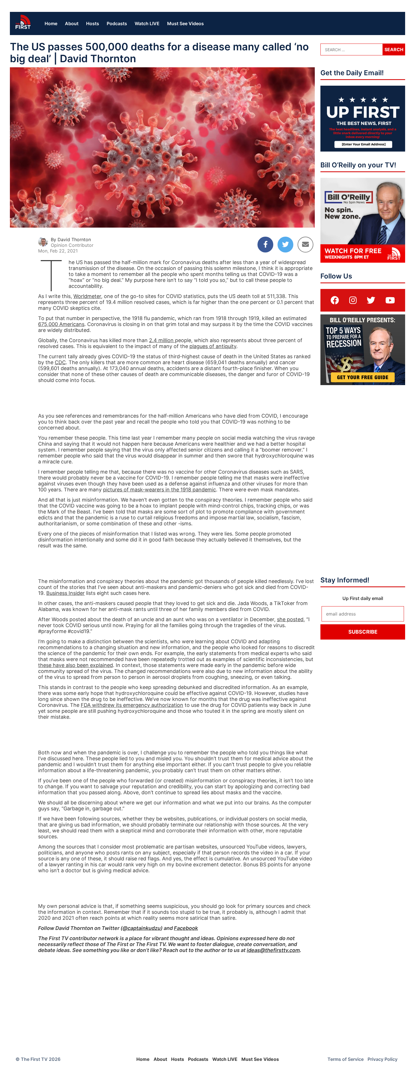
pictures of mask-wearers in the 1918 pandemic (159, 490)
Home (51, 23)
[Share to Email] (305, 244)
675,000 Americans (61, 324)
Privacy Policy (382, 1059)
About (71, 23)
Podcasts (117, 23)
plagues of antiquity (212, 346)
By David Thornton (71, 239)
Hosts (92, 23)
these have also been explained (75, 665)
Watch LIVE (147, 23)
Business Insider (65, 593)
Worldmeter (87, 296)
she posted (290, 619)
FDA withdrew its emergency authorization (132, 705)
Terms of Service (345, 1059)
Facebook (186, 928)
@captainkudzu (142, 928)
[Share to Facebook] (265, 244)
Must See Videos (185, 23)
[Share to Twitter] (285, 244)
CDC (60, 362)
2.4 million (162, 340)
